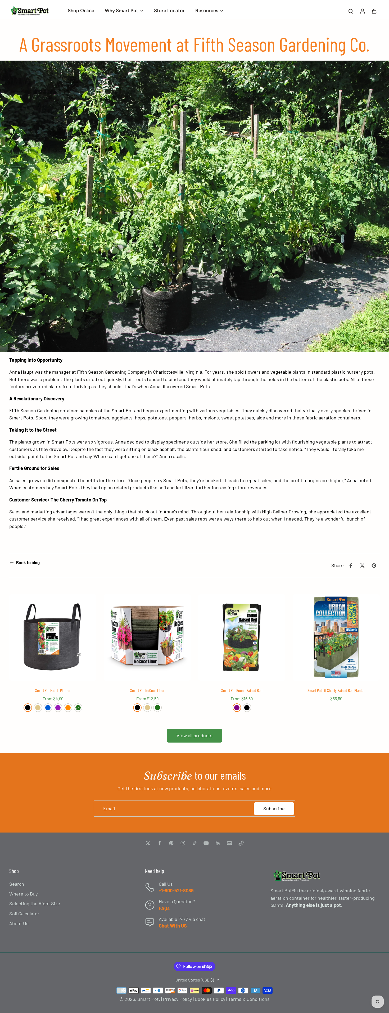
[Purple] (237, 707)
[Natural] (38, 707)
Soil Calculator (24, 913)
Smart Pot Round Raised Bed (242, 690)
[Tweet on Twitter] (362, 565)
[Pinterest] (171, 843)
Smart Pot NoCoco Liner (147, 690)
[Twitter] (148, 843)
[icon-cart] (374, 11)
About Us (19, 923)
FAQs (164, 908)
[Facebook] (159, 843)
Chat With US (173, 926)
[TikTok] (194, 843)
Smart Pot (148, 999)
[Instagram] (183, 843)
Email (109, 808)
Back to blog (28, 562)
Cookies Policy (210, 999)
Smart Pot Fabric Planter (53, 690)
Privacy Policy (177, 999)
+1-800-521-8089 (176, 890)
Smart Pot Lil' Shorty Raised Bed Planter (336, 690)
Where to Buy (23, 894)
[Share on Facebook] (350, 565)
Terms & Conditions (249, 999)
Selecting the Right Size (34, 903)
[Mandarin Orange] (68, 707)
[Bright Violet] (58, 707)
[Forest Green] (78, 707)
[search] (350, 11)
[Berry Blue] (48, 707)
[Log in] (362, 10)
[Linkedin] (218, 843)
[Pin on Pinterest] (374, 565)
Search (16, 884)
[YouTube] (206, 843)
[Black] (27, 707)
